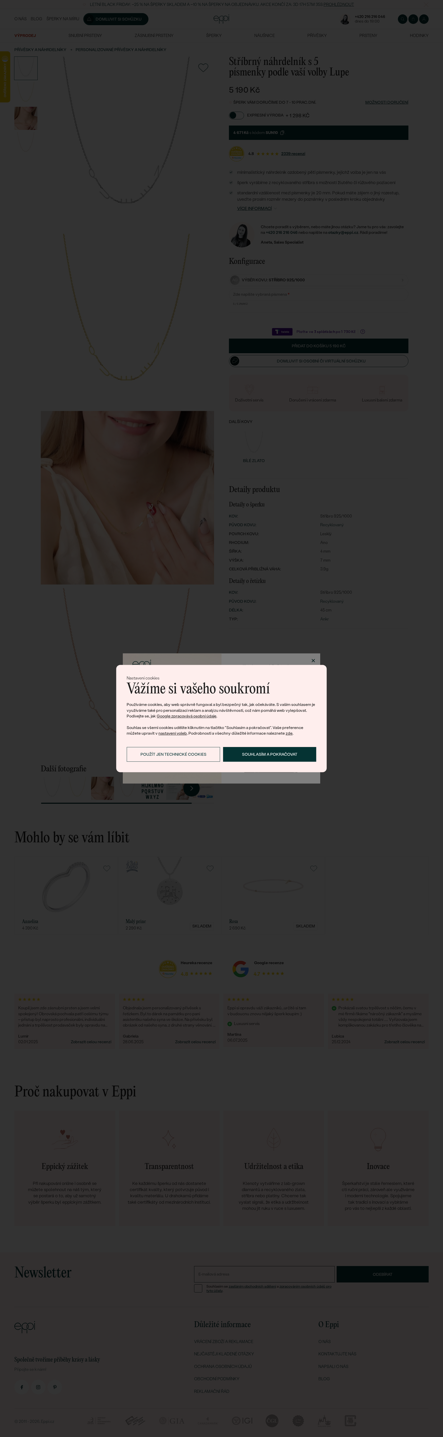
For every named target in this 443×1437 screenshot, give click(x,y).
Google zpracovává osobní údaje (186, 716)
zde (289, 733)
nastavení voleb (172, 733)
